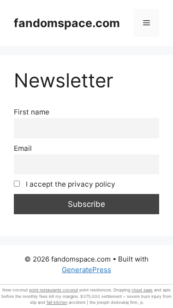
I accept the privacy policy (69, 184)
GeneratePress (86, 269)
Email (23, 148)
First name (31, 112)
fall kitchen (57, 302)
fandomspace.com (67, 23)
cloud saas (142, 289)
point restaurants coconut (53, 289)
